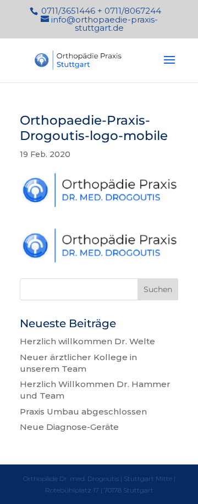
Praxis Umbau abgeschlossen (83, 411)
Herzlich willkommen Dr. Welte (87, 341)
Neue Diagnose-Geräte (69, 427)
